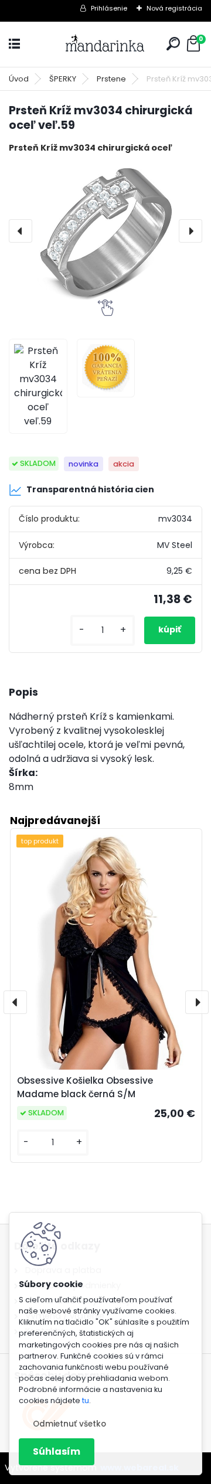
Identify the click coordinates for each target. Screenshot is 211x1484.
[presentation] (20, 231)
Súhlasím (56, 1451)
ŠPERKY (62, 78)
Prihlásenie (109, 8)
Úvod (19, 78)
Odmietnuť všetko (69, 1423)
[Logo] (105, 44)
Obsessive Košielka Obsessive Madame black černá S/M (85, 1087)
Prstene (111, 78)
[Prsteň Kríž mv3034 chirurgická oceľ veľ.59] (105, 230)
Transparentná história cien (90, 489)
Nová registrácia (174, 8)
